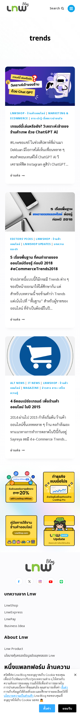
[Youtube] (51, 581)
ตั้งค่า (64, 687)
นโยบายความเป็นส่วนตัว (18, 695)
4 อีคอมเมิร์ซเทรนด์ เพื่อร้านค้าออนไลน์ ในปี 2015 (34, 404)
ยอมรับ (67, 708)
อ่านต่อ (17, 175)
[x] (29, 581)
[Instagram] (40, 581)
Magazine (31, 388)
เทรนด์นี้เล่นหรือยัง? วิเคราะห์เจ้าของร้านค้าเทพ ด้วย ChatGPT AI (39, 129)
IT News (34, 383)
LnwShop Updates (37, 244)
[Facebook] (19, 581)
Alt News (17, 383)
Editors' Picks (21, 239)
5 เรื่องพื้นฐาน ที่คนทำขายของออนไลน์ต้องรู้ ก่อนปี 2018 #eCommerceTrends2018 (34, 263)
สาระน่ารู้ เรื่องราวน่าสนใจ (47, 118)
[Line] (61, 581)
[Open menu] (71, 8)
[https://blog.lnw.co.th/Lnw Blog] (18, 8)
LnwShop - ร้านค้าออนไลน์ (27, 113)
